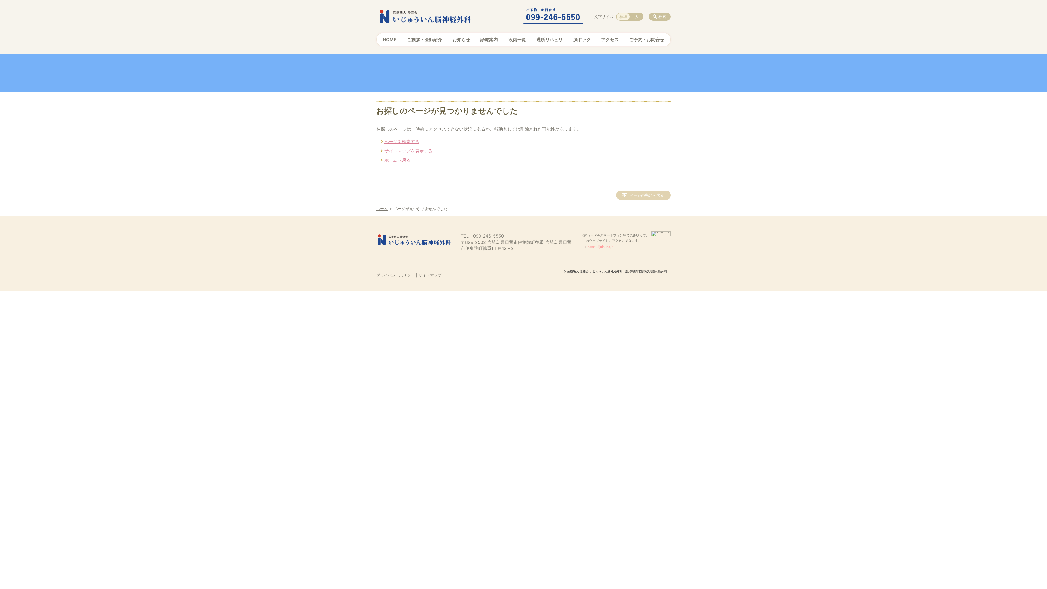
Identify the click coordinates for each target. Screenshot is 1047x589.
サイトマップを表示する (408, 151)
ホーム (382, 208)
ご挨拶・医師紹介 (424, 39)
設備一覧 (517, 39)
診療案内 (489, 39)
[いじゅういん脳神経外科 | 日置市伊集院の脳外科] (425, 16)
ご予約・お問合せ (646, 39)
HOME (389, 39)
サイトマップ (430, 275)
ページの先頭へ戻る (647, 195)
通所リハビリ (550, 39)
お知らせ (461, 39)
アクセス (610, 39)
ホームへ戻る (397, 160)
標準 (623, 16)
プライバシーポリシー (395, 275)
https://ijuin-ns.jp (600, 247)
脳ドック (582, 39)
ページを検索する (401, 141)
